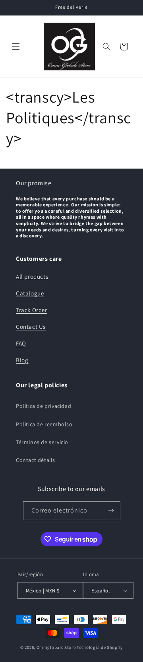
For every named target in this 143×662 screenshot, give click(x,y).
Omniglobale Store (56, 647)
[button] (16, 46)
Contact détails (35, 460)
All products (32, 276)
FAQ (21, 343)
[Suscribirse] (111, 510)
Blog (22, 360)
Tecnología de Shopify (100, 647)
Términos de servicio (42, 442)
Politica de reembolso (44, 424)
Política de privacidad (43, 406)
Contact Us (31, 326)
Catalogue (30, 293)
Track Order (31, 310)
